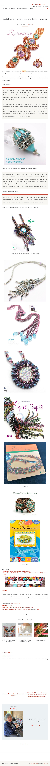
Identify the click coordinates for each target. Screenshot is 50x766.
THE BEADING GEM (15, 603)
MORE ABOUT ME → (36, 725)
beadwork (30, 24)
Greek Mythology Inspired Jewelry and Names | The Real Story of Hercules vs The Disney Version (25, 641)
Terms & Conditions (14, 763)
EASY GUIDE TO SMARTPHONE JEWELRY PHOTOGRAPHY (16, 609)
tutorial (5, 8)
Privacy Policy (5, 763)
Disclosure (4, 590)
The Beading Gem (38, 4)
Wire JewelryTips (17, 607)
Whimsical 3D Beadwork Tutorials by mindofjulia (40, 640)
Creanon (24, 71)
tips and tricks (12, 8)
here (38, 609)
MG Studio (46, 763)
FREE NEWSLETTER (7, 605)
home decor (32, 8)
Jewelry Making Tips (7, 607)
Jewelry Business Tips (27, 607)
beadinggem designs (22, 8)
